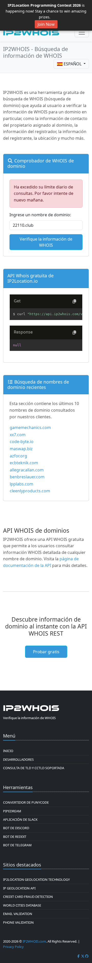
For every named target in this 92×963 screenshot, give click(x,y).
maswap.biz (21, 448)
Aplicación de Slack (20, 819)
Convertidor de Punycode (26, 802)
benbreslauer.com (27, 477)
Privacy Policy (13, 946)
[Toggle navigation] (82, 32)
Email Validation (17, 913)
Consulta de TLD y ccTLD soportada (33, 768)
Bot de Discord (16, 828)
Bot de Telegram (17, 845)
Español (73, 64)
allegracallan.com (27, 470)
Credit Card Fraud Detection (28, 896)
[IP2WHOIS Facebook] (78, 956)
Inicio (8, 750)
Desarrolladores (18, 759)
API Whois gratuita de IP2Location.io (30, 278)
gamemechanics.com (30, 427)
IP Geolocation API (19, 888)
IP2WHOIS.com (34, 941)
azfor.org (18, 456)
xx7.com (18, 434)
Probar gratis (46, 652)
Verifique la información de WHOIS (46, 242)
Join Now (46, 24)
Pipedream (12, 811)
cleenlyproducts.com (30, 491)
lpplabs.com (21, 484)
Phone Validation (18, 922)
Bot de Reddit (14, 836)
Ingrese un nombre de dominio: (40, 215)
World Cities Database (22, 905)
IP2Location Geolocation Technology (36, 879)
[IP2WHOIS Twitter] (83, 956)
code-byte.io (21, 441)
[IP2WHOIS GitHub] (87, 956)
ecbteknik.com (24, 463)
